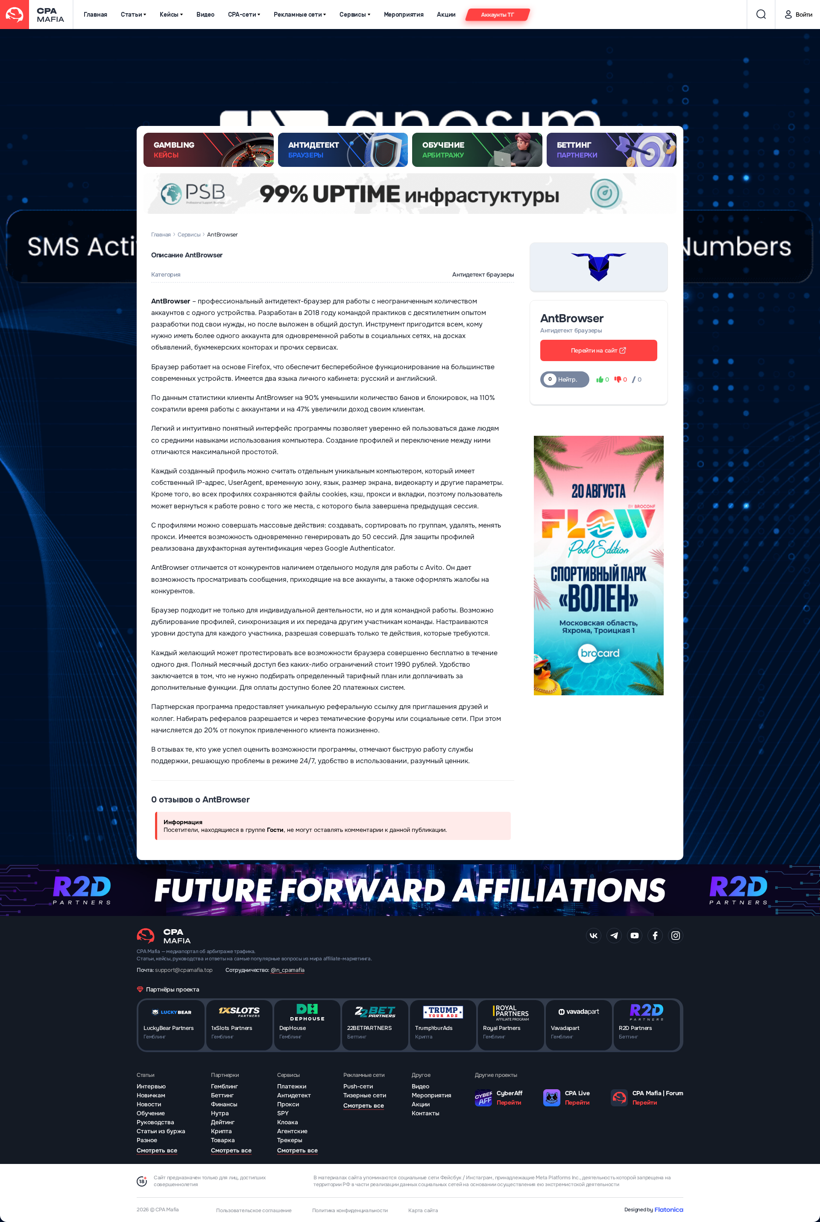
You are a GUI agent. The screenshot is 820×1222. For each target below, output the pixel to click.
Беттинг (222, 1095)
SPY (283, 1113)
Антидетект (294, 1095)
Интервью (151, 1086)
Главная (95, 14)
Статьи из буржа (161, 1131)
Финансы (224, 1104)
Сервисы (353, 14)
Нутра (220, 1113)
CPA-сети (242, 14)
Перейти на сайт (594, 350)
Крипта (221, 1131)
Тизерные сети (364, 1095)
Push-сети (358, 1086)
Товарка (223, 1140)
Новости (149, 1104)
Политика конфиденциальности (350, 1210)
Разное (147, 1140)
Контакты (425, 1113)
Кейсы (169, 14)
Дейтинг (222, 1122)
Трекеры (289, 1140)
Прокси (288, 1104)
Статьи (131, 14)
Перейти (509, 1102)
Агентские (292, 1131)
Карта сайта (423, 1210)
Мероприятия (404, 14)
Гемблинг (224, 1086)
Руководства (155, 1122)
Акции (446, 14)
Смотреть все (157, 1150)
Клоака (287, 1122)
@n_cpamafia (288, 970)
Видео (205, 14)
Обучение (151, 1113)
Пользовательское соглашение (254, 1210)
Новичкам (151, 1095)
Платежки (291, 1086)
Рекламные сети (298, 14)
